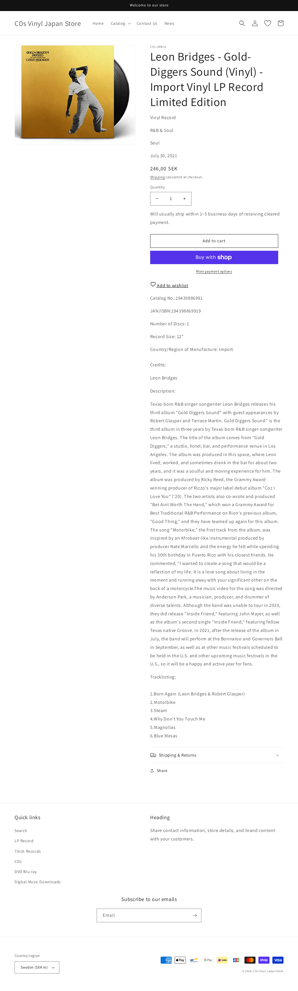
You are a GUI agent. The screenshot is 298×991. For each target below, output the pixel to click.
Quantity (157, 187)
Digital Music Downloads (38, 881)
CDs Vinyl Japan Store (268, 971)
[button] (120, 23)
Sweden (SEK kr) (34, 967)
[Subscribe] (194, 915)
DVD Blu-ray (26, 871)
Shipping (157, 177)
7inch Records (28, 851)
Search (21, 830)
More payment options (214, 271)
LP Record (24, 840)
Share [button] (162, 770)
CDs (18, 861)
